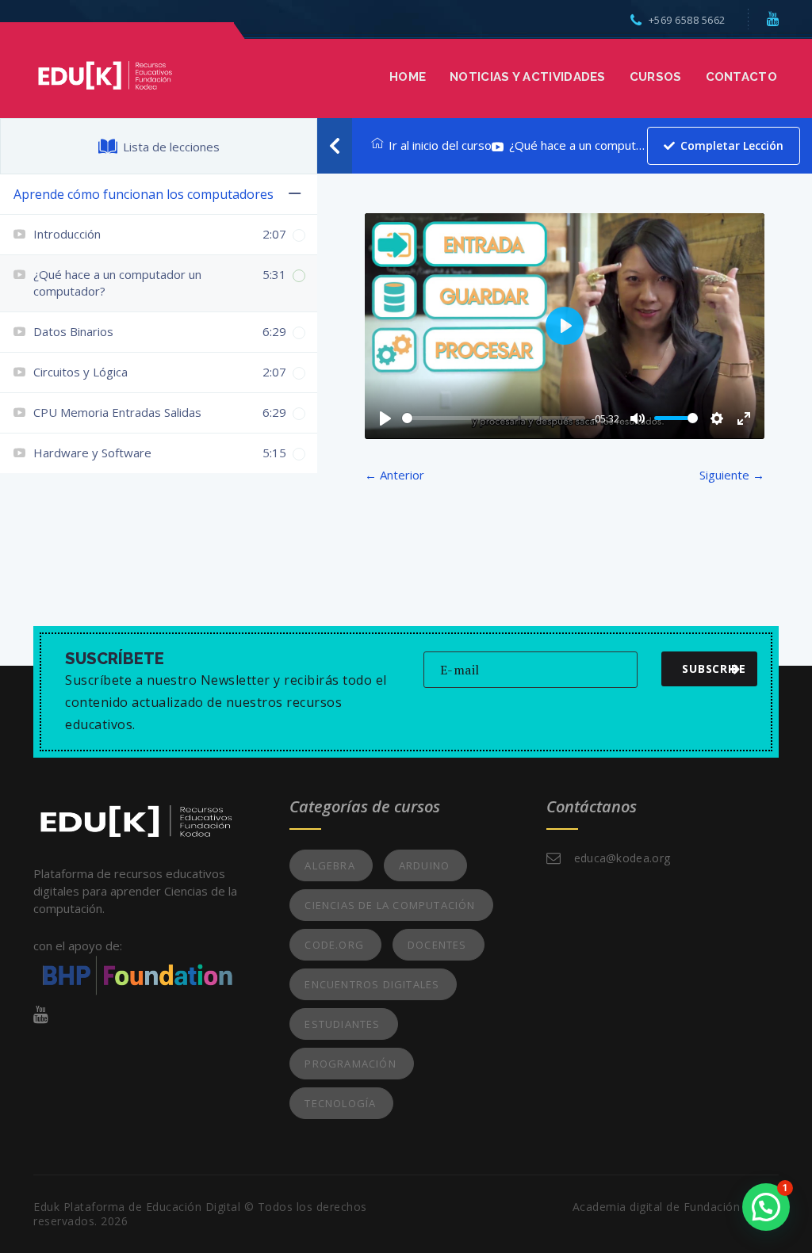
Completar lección (731, 145)
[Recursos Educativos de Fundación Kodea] (104, 73)
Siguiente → (731, 475)
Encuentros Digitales (371, 984)
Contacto (741, 77)
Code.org (334, 945)
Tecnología (340, 1103)
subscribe (713, 668)
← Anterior (394, 475)
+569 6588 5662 (687, 20)
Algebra (329, 865)
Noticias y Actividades (528, 77)
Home (407, 77)
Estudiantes (342, 1024)
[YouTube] (773, 18)
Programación (350, 1063)
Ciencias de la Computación (389, 905)
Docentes (437, 945)
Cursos (656, 77)
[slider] (493, 418)
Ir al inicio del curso (440, 145)
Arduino (424, 865)
